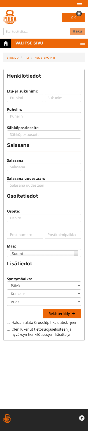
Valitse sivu (29, 43)
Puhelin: (14, 109)
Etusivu (13, 58)
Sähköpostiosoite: (23, 127)
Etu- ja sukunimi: (22, 91)
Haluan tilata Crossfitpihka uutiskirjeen (44, 322)
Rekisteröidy (59, 313)
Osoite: (13, 211)
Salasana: (16, 160)
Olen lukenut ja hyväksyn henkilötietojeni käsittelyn (42, 332)
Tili (26, 58)
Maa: (11, 246)
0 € (75, 16)
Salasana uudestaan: (26, 178)
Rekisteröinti (45, 58)
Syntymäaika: (19, 278)
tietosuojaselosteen (51, 329)
